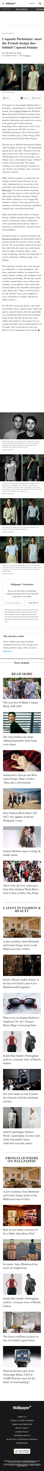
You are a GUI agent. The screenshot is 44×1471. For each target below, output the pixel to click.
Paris (12, 147)
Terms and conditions (22, 1424)
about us (22, 1417)
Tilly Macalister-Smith (13, 53)
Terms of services (30, 610)
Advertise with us (22, 1435)
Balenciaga (6, 190)
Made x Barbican (21, 9)
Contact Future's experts (22, 1420)
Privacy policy (22, 1428)
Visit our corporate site (29, 1462)
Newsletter (38, 98)
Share (7, 98)
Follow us (26, 98)
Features (28, 55)
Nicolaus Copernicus (11, 238)
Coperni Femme (20, 111)
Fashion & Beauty (8, 33)
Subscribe (32, 3)
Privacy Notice (32, 612)
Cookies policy (22, 1432)
